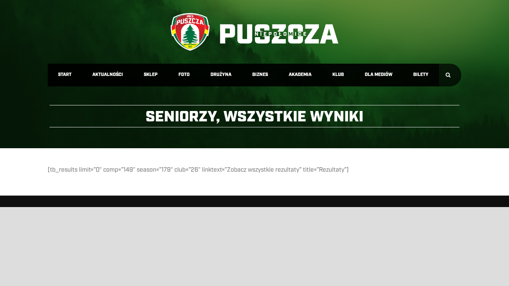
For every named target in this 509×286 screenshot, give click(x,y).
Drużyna (221, 74)
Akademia (300, 74)
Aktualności (107, 74)
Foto (184, 74)
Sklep (151, 74)
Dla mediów (378, 74)
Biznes (260, 74)
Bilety (421, 74)
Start (65, 74)
